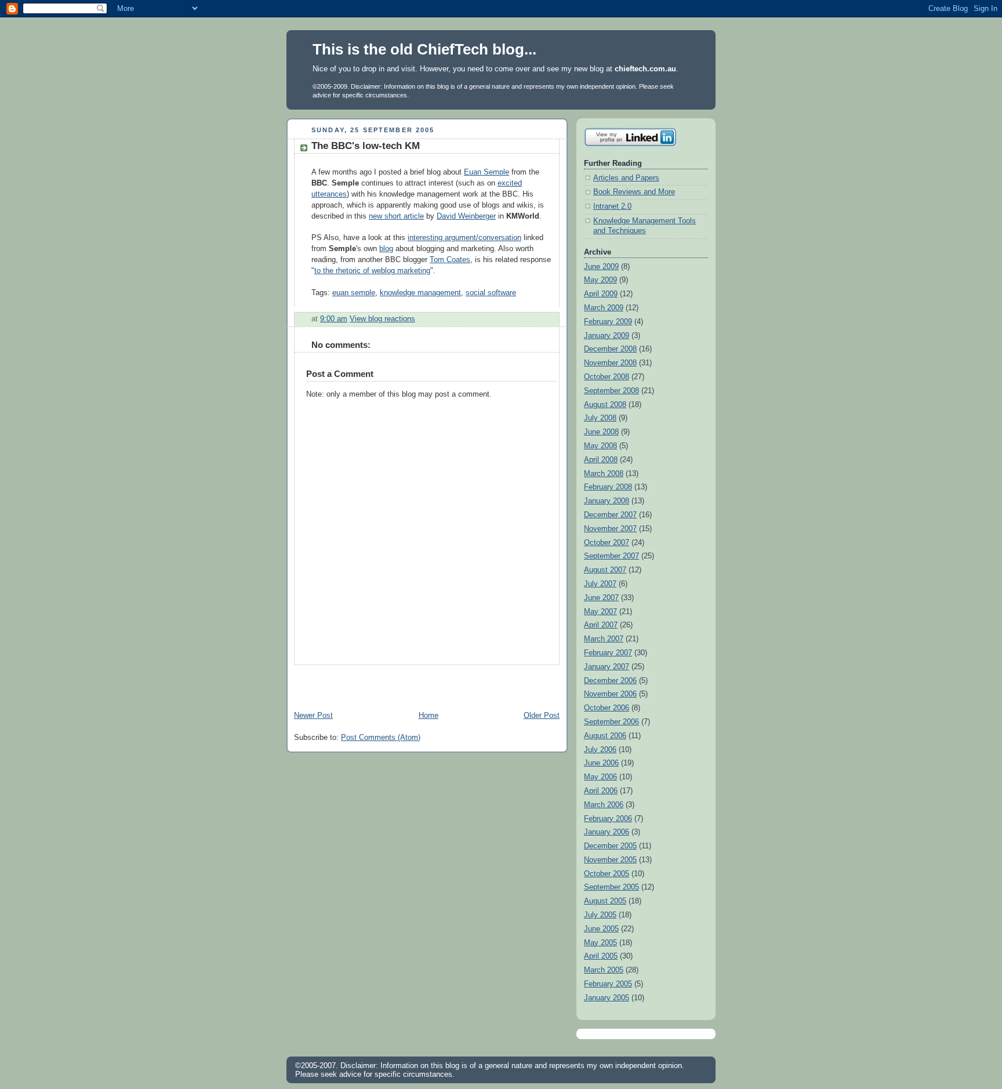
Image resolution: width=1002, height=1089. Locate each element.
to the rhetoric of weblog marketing (372, 271)
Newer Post (313, 716)
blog (386, 249)
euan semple (353, 293)
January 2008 (606, 501)
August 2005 (605, 901)
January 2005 (606, 998)
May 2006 (600, 777)
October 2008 (606, 377)
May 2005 (600, 943)
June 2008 (601, 432)
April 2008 (601, 460)
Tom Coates (450, 260)
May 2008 (600, 446)
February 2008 (608, 487)
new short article (396, 216)
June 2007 (601, 598)
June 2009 (601, 267)
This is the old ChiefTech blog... (424, 49)
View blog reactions (382, 319)
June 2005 (601, 929)
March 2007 (603, 639)
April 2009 (601, 294)
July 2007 (600, 584)
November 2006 (610, 694)
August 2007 (605, 570)
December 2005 (610, 846)
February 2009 (608, 322)
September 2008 (611, 391)
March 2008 (603, 474)
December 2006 (610, 681)
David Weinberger (466, 216)
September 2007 (611, 556)
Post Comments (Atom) (380, 738)
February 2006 (608, 819)
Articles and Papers (626, 178)
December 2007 (610, 515)
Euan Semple (486, 172)
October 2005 (606, 874)
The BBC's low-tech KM (365, 145)
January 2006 (606, 832)
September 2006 (611, 722)
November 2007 (610, 529)
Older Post (542, 716)
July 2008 (600, 418)
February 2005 (608, 984)
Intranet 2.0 (612, 206)
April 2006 (601, 791)
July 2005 (600, 915)
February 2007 (608, 653)
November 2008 (610, 363)
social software (491, 293)
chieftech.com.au (645, 68)
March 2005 (603, 970)
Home (428, 716)
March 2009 (603, 308)
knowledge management (420, 293)
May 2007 (600, 612)
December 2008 (610, 349)
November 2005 (610, 860)
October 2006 (606, 708)
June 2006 (601, 763)
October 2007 (606, 543)
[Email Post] (419, 319)
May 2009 (600, 280)
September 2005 (611, 887)
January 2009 (606, 336)
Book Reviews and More (634, 192)
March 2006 (603, 805)
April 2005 (601, 956)
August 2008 (605, 405)
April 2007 (601, 625)
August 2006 (605, 736)
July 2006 (600, 750)
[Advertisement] (422, 682)
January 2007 (606, 667)
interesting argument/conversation (464, 238)
